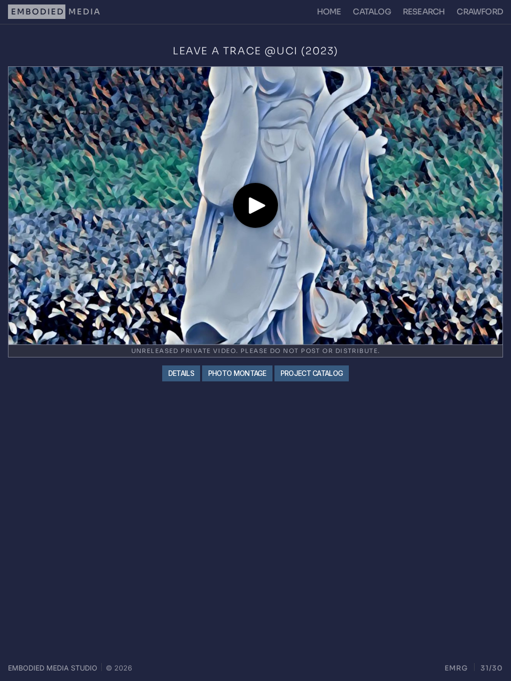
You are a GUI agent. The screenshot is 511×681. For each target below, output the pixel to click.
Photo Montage (237, 373)
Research (424, 11)
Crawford (480, 11)
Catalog (371, 11)
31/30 (492, 668)
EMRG (456, 668)
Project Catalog (311, 373)
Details (181, 373)
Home (329, 11)
